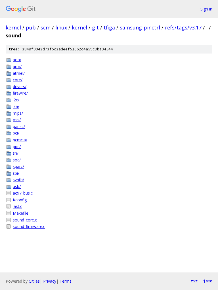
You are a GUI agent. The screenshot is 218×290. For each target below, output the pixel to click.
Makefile (20, 213)
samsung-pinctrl (140, 27)
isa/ (16, 106)
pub (31, 27)
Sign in (206, 9)
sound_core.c (25, 220)
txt (194, 280)
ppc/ (17, 146)
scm (46, 27)
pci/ (16, 133)
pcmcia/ (20, 139)
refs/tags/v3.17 (183, 27)
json (207, 280)
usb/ (17, 186)
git (95, 27)
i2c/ (16, 100)
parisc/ (19, 126)
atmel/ (19, 73)
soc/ (17, 160)
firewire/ (20, 93)
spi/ (16, 173)
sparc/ (18, 166)
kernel (13, 27)
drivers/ (19, 86)
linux (61, 27)
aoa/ (17, 59)
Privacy (49, 281)
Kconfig (20, 199)
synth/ (18, 179)
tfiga (109, 27)
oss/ (17, 119)
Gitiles (34, 281)
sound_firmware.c (29, 226)
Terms (66, 281)
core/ (17, 79)
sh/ (15, 153)
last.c (17, 206)
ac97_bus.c (23, 193)
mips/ (18, 113)
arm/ (17, 66)
